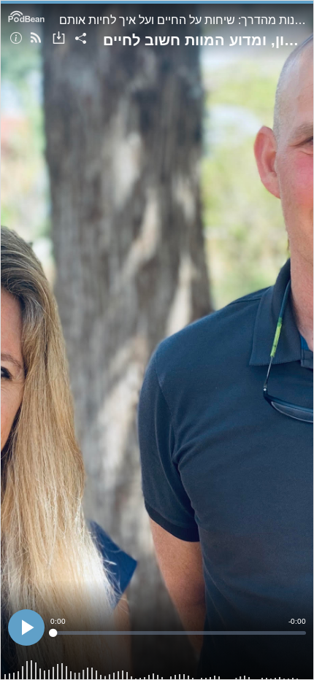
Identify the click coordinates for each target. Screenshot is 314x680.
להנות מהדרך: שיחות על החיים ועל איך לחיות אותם (182, 20)
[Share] (81, 39)
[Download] (58, 39)
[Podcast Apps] (36, 39)
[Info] (16, 39)
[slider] (178, 633)
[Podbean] (26, 15)
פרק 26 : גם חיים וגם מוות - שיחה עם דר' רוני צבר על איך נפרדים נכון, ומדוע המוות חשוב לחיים (204, 40)
